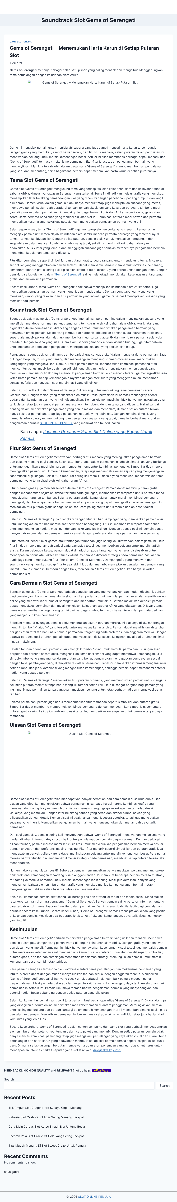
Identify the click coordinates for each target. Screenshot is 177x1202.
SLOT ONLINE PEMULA (56, 423)
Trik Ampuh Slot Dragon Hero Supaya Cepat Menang (45, 1107)
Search (9, 1079)
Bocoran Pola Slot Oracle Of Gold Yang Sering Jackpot (46, 1136)
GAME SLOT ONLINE (21, 41)
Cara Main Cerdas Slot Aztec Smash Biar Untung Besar (47, 1126)
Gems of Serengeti (68, 274)
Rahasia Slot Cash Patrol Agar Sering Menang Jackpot (46, 1117)
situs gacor (11, 1172)
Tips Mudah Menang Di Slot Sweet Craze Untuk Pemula (47, 1145)
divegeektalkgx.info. (107, 1050)
